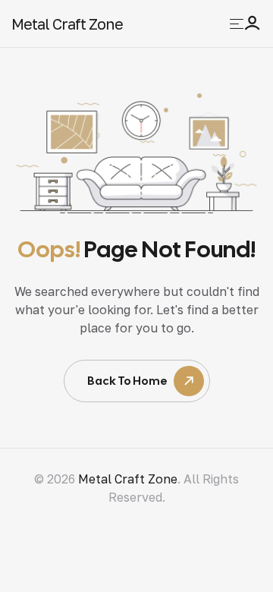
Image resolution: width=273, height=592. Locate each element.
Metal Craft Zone (67, 23)
